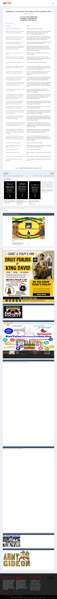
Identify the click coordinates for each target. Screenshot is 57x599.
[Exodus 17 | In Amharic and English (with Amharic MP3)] (9, 190)
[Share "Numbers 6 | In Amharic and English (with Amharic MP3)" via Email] (38, 168)
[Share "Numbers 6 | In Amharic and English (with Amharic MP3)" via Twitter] (22, 168)
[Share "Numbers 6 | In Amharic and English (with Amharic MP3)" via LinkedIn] (31, 168)
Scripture (29, 13)
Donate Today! (35, 579)
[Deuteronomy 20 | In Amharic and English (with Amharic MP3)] (22, 190)
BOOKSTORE (35, 597)
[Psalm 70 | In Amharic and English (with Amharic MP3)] (47, 184)
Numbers (25, 13)
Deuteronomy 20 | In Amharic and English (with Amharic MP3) (22, 201)
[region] (28, 340)
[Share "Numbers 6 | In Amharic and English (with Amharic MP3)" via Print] (40, 168)
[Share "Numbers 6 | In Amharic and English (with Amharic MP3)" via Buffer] (33, 168)
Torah (32, 13)
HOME (12, 597)
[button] (28, 336)
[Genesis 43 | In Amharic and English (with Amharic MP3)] (34, 190)
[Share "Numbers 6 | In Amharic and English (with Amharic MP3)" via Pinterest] (29, 168)
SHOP (44, 597)
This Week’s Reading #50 (18, 240)
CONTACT (40, 597)
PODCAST (30, 597)
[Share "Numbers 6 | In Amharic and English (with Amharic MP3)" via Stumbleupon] (36, 168)
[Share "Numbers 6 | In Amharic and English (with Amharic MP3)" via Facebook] (20, 168)
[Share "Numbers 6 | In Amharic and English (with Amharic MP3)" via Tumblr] (27, 168)
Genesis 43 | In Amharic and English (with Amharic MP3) (34, 201)
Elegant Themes (11, 596)
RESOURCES (21, 597)
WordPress (21, 596)
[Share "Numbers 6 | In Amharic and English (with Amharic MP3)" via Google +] (25, 168)
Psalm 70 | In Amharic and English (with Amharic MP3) (47, 190)
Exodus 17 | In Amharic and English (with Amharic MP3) (9, 201)
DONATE (16, 597)
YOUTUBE (26, 597)
